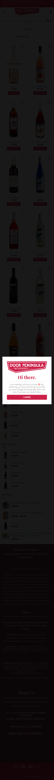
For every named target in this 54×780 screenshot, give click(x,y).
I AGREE (27, 397)
